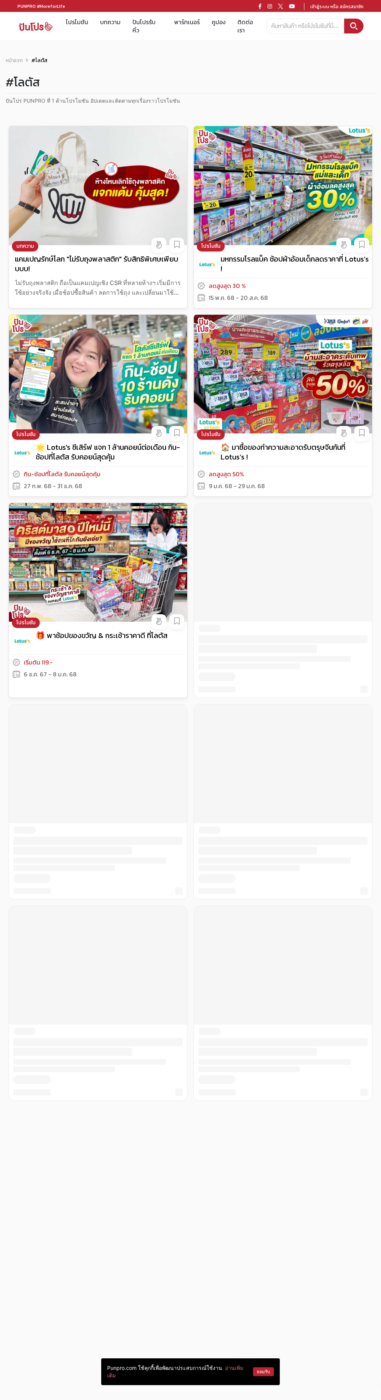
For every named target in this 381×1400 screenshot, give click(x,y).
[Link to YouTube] (292, 6)
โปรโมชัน (77, 21)
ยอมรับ (263, 1371)
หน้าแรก (14, 60)
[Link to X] (280, 6)
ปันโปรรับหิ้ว (144, 26)
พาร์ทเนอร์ (187, 21)
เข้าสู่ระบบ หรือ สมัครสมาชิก (337, 6)
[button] (158, 245)
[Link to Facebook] (260, 6)
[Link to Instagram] (270, 6)
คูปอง (218, 21)
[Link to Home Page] (35, 26)
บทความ (110, 21)
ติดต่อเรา (245, 26)
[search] (354, 26)
